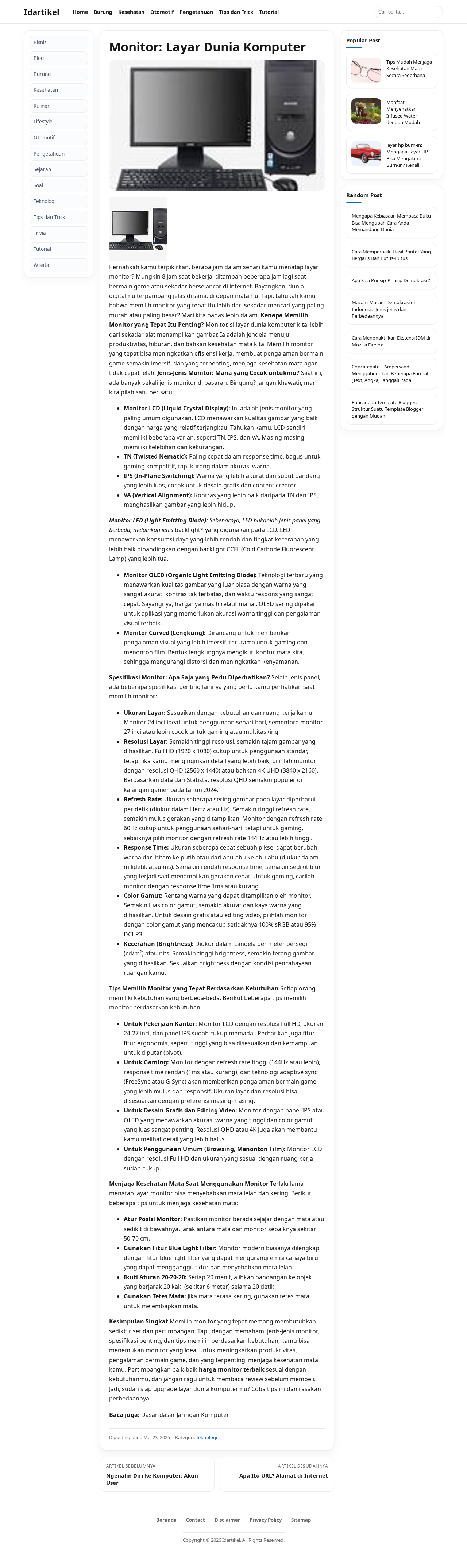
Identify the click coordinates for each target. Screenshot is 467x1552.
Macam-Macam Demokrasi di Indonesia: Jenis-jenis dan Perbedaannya (383, 309)
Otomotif (162, 11)
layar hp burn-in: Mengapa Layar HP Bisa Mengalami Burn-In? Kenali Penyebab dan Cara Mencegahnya (407, 155)
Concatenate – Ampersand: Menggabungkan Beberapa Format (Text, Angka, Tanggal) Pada (390, 373)
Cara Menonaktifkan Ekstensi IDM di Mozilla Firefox (391, 341)
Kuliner (42, 106)
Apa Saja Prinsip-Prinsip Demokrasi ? (391, 280)
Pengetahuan (196, 11)
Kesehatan (131, 11)
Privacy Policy (266, 1520)
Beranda (166, 1520)
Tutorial (269, 11)
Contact (195, 1520)
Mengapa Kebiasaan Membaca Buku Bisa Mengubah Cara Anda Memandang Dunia (391, 222)
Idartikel (41, 11)
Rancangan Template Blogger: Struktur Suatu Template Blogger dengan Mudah (387, 409)
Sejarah (42, 169)
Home (80, 11)
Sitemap (301, 1520)
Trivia (40, 233)
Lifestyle (43, 122)
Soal (38, 185)
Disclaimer (227, 1520)
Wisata (41, 265)
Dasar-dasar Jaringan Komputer (185, 1415)
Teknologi (44, 201)
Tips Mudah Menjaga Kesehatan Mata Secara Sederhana (409, 68)
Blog (39, 58)
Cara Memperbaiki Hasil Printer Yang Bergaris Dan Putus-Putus (391, 254)
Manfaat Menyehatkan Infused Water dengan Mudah (403, 112)
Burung (103, 11)
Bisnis (40, 42)
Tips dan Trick (236, 11)
